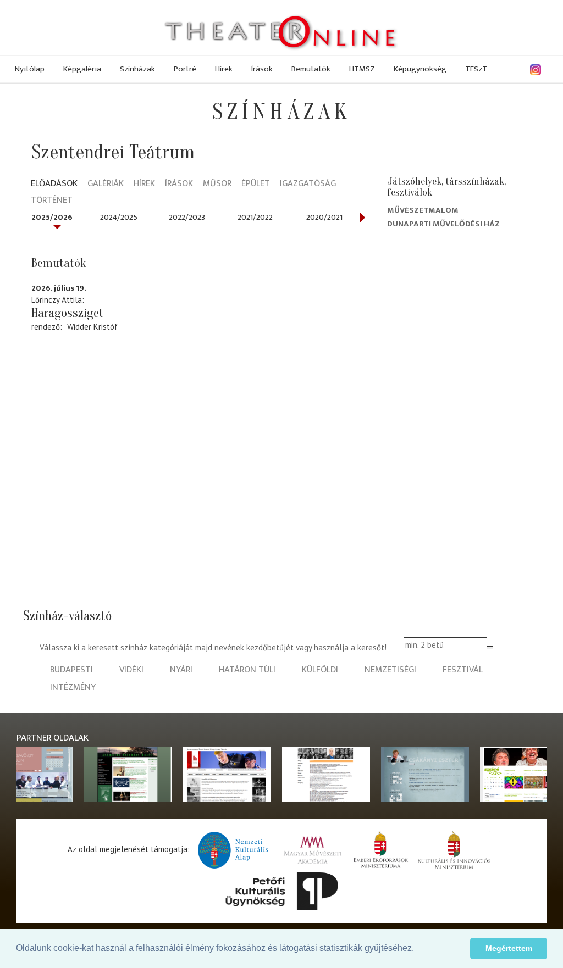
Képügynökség (420, 69)
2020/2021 (324, 217)
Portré (185, 69)
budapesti (71, 670)
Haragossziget (67, 313)
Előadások (54, 184)
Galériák (105, 184)
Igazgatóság (308, 184)
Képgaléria (82, 69)
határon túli (247, 670)
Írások (262, 69)
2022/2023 (187, 217)
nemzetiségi (390, 670)
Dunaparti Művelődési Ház (443, 224)
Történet (52, 201)
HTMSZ (362, 69)
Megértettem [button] (508, 948)
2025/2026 (52, 217)
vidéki (131, 670)
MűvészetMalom (423, 210)
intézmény (73, 687)
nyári (181, 670)
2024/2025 (118, 217)
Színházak (137, 69)
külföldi (320, 670)
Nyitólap (30, 69)
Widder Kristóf (92, 326)
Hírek (224, 69)
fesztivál (463, 670)
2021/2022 (255, 217)
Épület (255, 184)
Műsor (217, 184)
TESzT (476, 69)
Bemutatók (310, 69)
